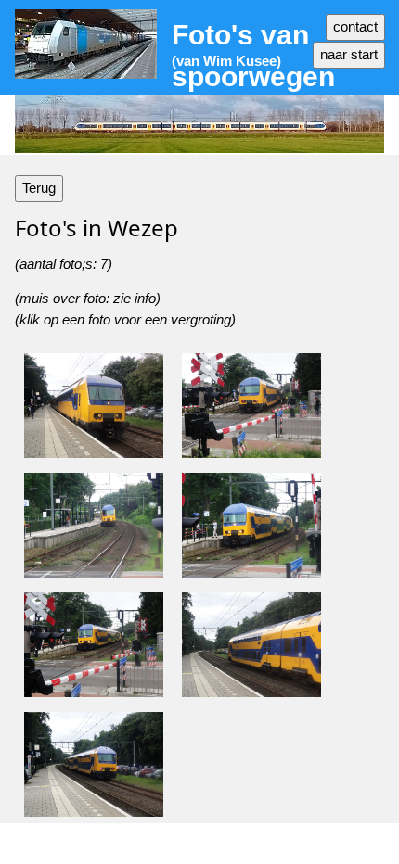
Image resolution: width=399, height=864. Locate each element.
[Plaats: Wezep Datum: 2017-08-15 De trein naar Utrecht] (93, 764)
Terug (39, 188)
